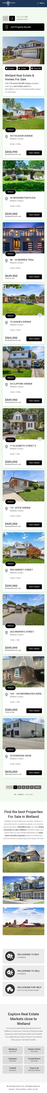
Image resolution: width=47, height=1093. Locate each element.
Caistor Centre (34, 1050)
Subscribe (37, 68)
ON (15, 794)
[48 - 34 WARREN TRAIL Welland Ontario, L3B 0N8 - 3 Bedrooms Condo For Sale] (23, 237)
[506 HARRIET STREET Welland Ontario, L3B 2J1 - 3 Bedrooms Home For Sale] (23, 547)
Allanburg (13, 1050)
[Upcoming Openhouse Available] (40, 315)
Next (37, 787)
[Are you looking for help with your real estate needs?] (23, 989)
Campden (13, 1060)
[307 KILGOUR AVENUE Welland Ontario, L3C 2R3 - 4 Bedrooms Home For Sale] (23, 113)
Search (11, 1089)
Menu (41, 3)
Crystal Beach (34, 1060)
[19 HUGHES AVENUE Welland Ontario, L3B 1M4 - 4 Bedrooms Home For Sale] (23, 299)
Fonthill (12, 1069)
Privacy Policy (21, 1089)
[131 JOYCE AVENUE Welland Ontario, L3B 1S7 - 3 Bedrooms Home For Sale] (23, 485)
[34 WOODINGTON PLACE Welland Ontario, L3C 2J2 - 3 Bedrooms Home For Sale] (23, 175)
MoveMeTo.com (24, 827)
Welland (10, 130)
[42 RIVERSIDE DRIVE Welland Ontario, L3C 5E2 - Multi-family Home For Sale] (23, 733)
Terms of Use (33, 1089)
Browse (11, 68)
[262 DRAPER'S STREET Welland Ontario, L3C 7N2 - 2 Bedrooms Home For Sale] (23, 609)
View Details (34, 153)
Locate (23, 68)
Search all (34, 1069)
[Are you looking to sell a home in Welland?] (23, 972)
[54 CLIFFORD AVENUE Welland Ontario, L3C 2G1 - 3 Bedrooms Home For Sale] (23, 361)
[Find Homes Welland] (23, 859)
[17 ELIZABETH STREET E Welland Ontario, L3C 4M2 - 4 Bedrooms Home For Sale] (23, 423)
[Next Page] (12, 18)
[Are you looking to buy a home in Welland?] (23, 956)
